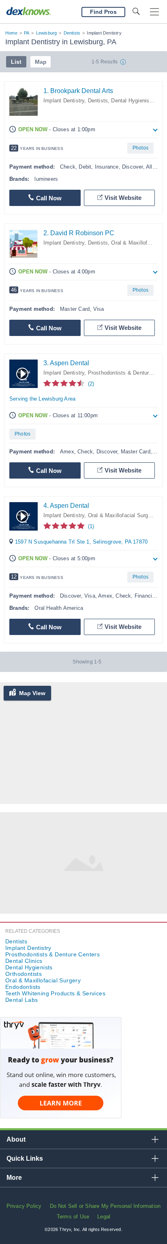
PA (26, 32)
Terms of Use (73, 1217)
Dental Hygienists (132, 101)
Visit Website (123, 197)
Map (41, 62)
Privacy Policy (24, 1206)
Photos (140, 148)
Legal (103, 1217)
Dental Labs (21, 1000)
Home (11, 32)
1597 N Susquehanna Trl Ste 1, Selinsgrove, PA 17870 (81, 542)
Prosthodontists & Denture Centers (52, 954)
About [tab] (16, 1139)
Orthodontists (23, 974)
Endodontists (23, 987)
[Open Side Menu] (154, 12)
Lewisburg (46, 32)
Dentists (72, 32)
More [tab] (14, 1177)
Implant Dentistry (63, 101)
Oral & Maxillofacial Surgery (122, 515)
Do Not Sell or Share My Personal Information (105, 1206)
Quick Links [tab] (24, 1158)
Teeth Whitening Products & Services (55, 993)
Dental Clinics (24, 961)
